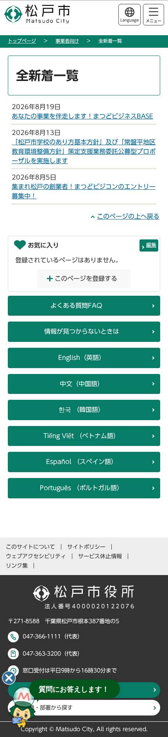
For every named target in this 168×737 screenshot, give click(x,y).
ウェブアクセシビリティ (36, 556)
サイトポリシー (86, 547)
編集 (151, 245)
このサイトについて (30, 547)
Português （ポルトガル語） (81, 488)
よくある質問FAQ (76, 305)
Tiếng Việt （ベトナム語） (81, 436)
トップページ (22, 40)
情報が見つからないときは (81, 331)
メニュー (153, 21)
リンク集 (17, 565)
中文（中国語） (82, 384)
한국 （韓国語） (81, 409)
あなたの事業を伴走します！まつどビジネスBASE (82, 116)
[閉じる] (9, 678)
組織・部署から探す (48, 707)
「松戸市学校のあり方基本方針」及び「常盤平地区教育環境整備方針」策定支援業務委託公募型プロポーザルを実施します (83, 151)
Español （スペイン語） (81, 461)
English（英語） (81, 357)
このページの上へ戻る (128, 216)
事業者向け (67, 40)
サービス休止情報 (100, 556)
